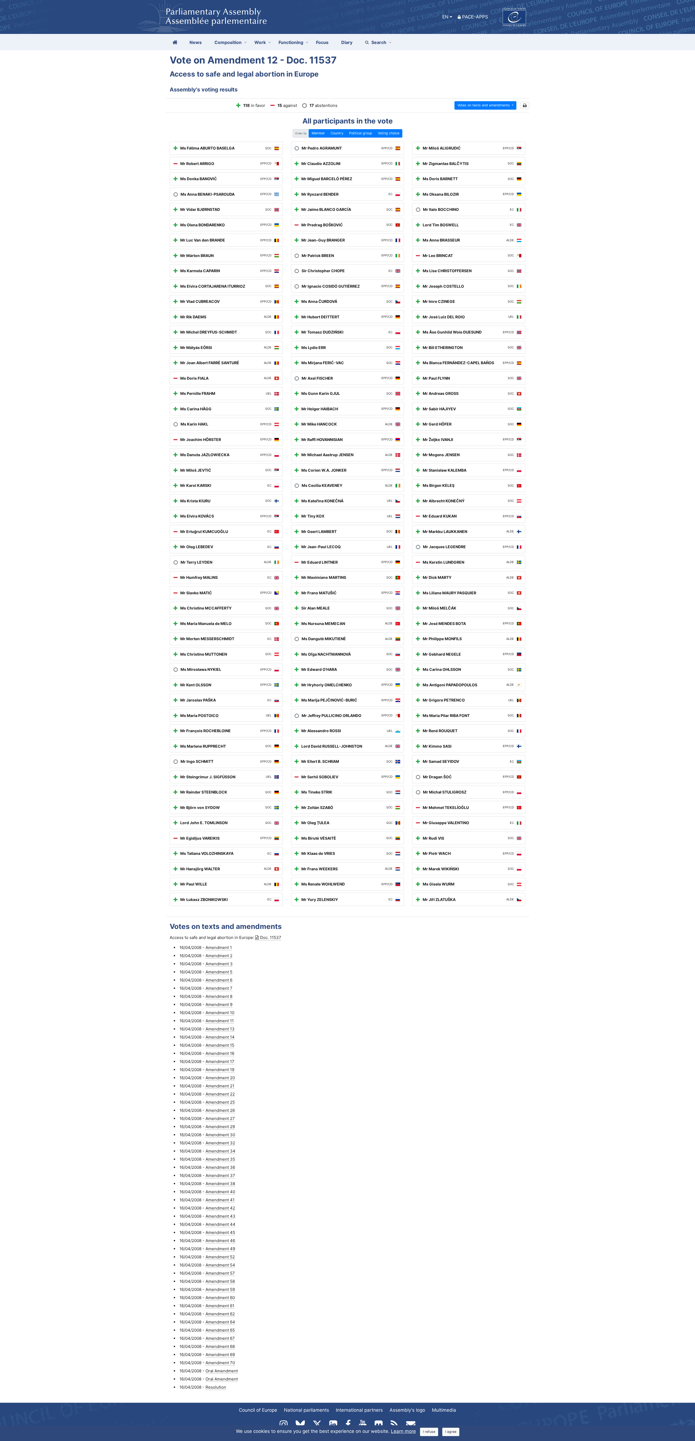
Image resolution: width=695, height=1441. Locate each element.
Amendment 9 (219, 1004)
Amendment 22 (220, 1094)
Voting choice (388, 133)
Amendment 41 (220, 1199)
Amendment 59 (220, 1289)
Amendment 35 (220, 1159)
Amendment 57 (220, 1273)
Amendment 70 (220, 1362)
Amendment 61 (220, 1305)
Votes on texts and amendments (484, 105)
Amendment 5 (219, 972)
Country (337, 133)
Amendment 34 (220, 1151)
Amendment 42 (220, 1208)
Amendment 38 (220, 1183)
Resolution (216, 1387)
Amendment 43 (220, 1216)
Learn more (403, 1431)
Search (378, 42)
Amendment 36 (220, 1167)
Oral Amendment (222, 1370)
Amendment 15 (220, 1045)
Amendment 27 (220, 1118)
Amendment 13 (220, 1028)
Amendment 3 (219, 963)
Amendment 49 (220, 1248)
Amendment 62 (220, 1313)
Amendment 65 (220, 1330)
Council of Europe (258, 1410)
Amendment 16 (220, 1053)
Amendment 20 (220, 1077)
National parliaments (306, 1410)
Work (260, 42)
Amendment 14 (220, 1037)
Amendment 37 (220, 1175)
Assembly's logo (407, 1410)
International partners (359, 1410)
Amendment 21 (220, 1085)
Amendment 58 (220, 1281)
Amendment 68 (220, 1346)
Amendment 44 (220, 1224)
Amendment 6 (219, 980)
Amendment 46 (220, 1240)
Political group (360, 133)
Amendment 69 (220, 1354)
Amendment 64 (220, 1322)
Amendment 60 (220, 1297)
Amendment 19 (220, 1069)
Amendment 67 (220, 1338)
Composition (228, 42)
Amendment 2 (219, 955)
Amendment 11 (220, 1020)
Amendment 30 (220, 1134)
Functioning (291, 42)
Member (318, 133)
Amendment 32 (220, 1142)
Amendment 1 (219, 947)
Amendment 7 (219, 988)
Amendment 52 (220, 1256)
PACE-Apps (475, 17)
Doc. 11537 (270, 937)
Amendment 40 (220, 1191)
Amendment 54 (220, 1265)
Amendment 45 (220, 1232)
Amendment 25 (220, 1102)
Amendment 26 (220, 1110)
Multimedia (444, 1410)
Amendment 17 (220, 1061)
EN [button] (445, 17)
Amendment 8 (219, 996)
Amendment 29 (220, 1126)
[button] (524, 105)
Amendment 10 (220, 1012)
